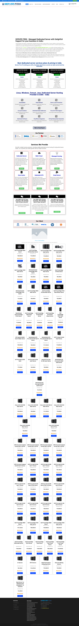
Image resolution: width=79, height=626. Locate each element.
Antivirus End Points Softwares (32, 602)
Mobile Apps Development (31, 616)
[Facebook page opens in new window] (73, 0)
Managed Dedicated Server (31, 608)
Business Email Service (31, 620)
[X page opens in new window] (74, 0)
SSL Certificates (29, 607)
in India (43, 47)
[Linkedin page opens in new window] (76, 0)
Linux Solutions (29, 610)
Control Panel (16, 609)
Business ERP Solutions (31, 615)
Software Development (31, 614)
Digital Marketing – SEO (31, 606)
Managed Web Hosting (31, 603)
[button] (14, 137)
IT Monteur (24, 47)
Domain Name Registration (31, 619)
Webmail (15, 604)
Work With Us (16, 602)
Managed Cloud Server (31, 609)
